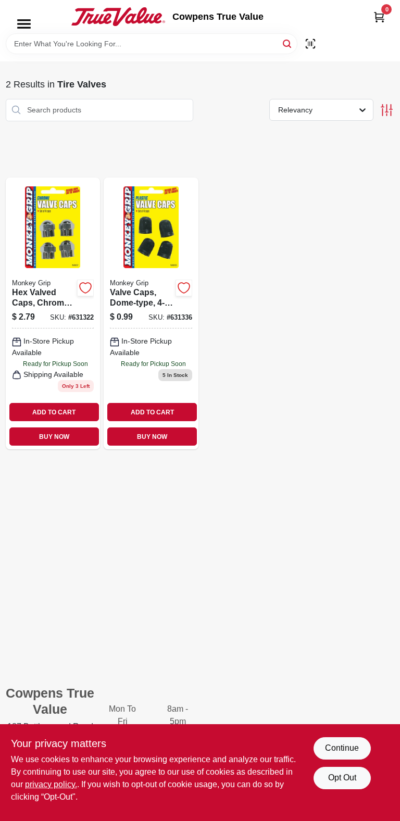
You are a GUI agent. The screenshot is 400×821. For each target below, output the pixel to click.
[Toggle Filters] (387, 110)
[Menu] (24, 24)
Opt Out (342, 777)
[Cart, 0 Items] (379, 16)
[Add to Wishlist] (85, 288)
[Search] (287, 43)
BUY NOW (54, 436)
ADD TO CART (54, 412)
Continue (342, 747)
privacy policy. (51, 784)
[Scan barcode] (310, 44)
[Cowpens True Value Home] (118, 16)
